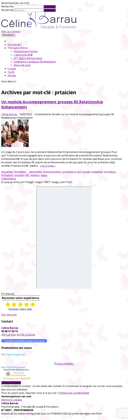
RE (27, 175)
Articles (11, 75)
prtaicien (19, 175)
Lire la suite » (48, 165)
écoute (86, 171)
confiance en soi (71, 171)
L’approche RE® (23, 55)
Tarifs (11, 72)
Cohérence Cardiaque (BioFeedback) (35, 61)
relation (34, 175)
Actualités (7, 171)
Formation (20, 171)
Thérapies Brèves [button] (17, 48)
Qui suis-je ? (14, 44)
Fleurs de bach (22, 65)
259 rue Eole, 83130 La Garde (18, 334)
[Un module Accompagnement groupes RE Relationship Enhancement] (62, 133)
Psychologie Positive (26, 51)
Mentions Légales (11, 400)
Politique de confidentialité (73, 393)
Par (13, 354)
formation (7, 175)
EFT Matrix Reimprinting (28, 58)
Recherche (7, 6)
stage (44, 175)
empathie (96, 171)
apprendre (35, 171)
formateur (110, 171)
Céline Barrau (9, 114)
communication (52, 171)
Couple (11, 68)
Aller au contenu (10, 31)
